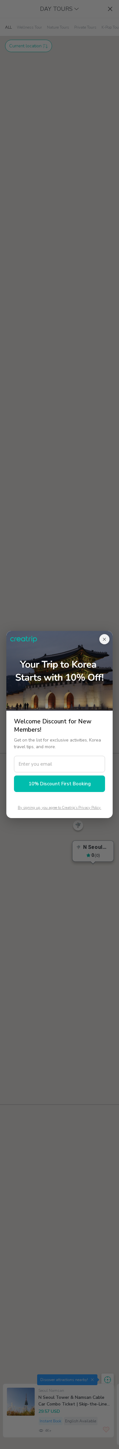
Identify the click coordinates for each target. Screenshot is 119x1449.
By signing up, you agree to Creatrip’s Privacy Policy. (59, 807)
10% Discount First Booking (60, 784)
